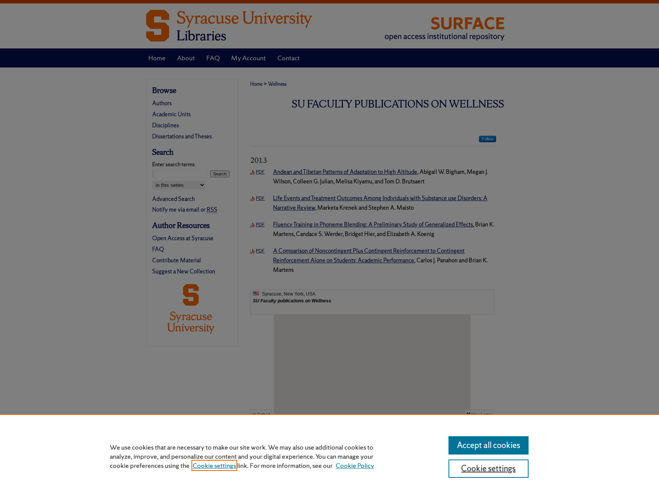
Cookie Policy (355, 465)
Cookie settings (214, 465)
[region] (329, 456)
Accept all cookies (488, 445)
